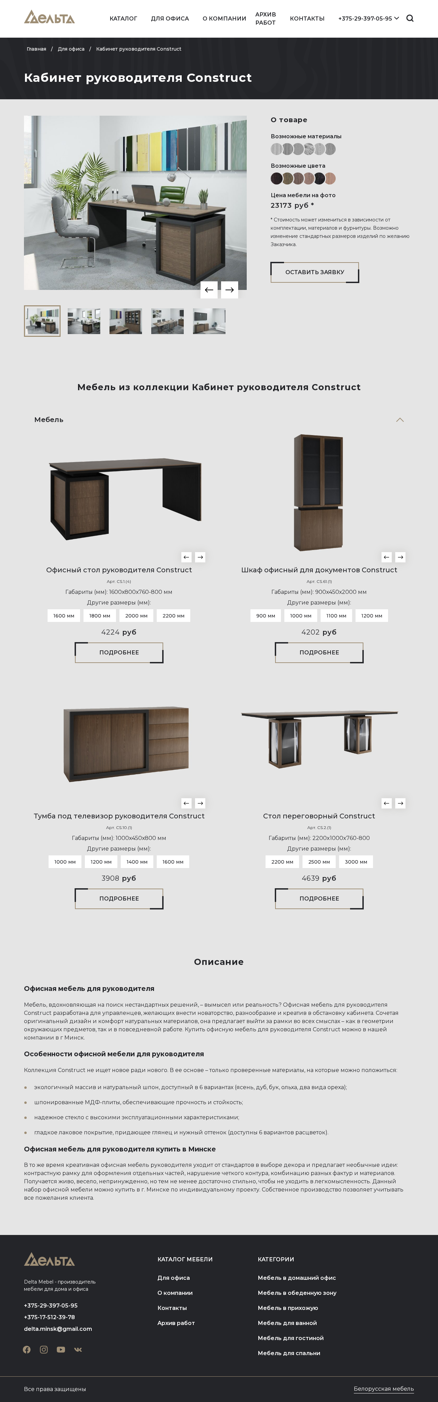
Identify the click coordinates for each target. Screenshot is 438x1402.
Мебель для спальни (289, 1353)
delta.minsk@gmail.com (58, 1329)
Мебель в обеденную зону (297, 1293)
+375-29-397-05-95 (365, 18)
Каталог (123, 18)
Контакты (307, 18)
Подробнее (119, 652)
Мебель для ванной (287, 1323)
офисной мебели (68, 1189)
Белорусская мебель (384, 1389)
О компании (224, 18)
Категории (276, 1259)
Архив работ (265, 18)
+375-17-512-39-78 (49, 1317)
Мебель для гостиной (291, 1338)
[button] (209, 289)
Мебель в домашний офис (297, 1278)
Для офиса (170, 18)
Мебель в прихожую (288, 1308)
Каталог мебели (185, 1259)
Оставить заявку (314, 272)
